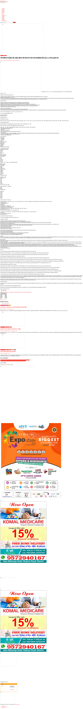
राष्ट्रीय (3, 9)
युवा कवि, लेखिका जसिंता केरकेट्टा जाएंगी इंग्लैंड (8, 351)
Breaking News (2, 349)
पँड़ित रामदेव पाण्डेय (18, 292)
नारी (14, 292)
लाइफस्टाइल (4, 15)
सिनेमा (3, 17)
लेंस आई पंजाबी (4, 20)
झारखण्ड (3, 8)
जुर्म (2, 14)
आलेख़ (3, 19)
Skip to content (2, 0)
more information (12, 689)
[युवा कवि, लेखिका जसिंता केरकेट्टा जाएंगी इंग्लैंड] (41, 342)
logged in (5, 364)
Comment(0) (17, 60)
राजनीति (3, 11)
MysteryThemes (17, 704)
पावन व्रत (22, 292)
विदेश (3, 10)
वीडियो (3, 16)
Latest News (2, 55)
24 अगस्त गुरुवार (5, 292)
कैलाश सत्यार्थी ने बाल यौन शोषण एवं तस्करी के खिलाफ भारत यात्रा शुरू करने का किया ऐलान (13, 360)
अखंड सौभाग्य (11, 292)
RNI (3, 707)
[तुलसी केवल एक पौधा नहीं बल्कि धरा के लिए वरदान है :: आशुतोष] (41, 319)
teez (8, 292)
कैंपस (3, 18)
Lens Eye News (13, 60)
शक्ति (25, 292)
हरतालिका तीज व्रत (28, 292)
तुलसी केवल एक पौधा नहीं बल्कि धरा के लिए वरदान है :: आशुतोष (10, 328)
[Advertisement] (17, 5)
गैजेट (3, 13)
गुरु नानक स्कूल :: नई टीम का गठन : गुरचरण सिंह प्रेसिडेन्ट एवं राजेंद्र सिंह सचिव (13, 307)
